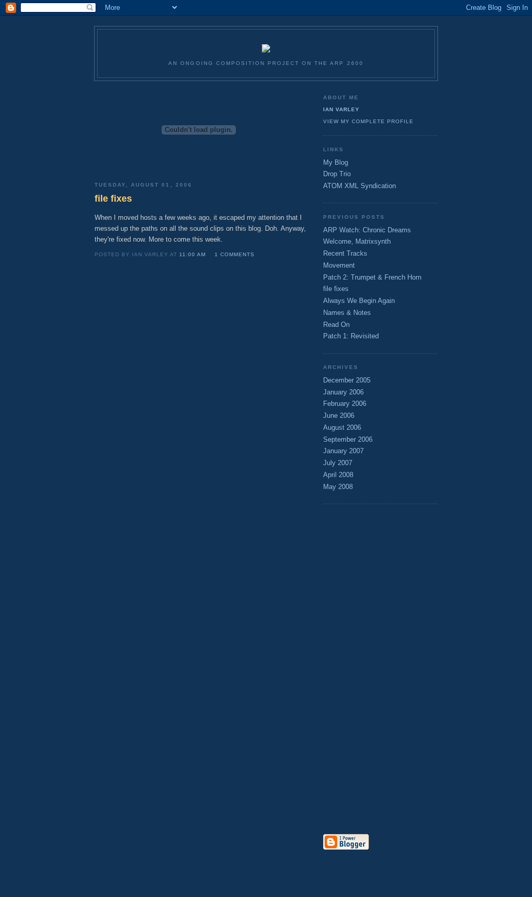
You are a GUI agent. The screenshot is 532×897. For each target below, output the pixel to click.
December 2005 (346, 380)
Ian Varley (341, 109)
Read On (336, 324)
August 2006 (342, 427)
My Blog (335, 162)
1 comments (235, 254)
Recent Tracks (345, 253)
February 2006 (344, 403)
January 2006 (343, 392)
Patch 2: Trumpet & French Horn (372, 277)
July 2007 (337, 463)
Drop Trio (337, 174)
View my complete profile (368, 121)
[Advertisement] (364, 670)
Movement (339, 265)
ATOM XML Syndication (359, 186)
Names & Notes (347, 312)
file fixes (336, 289)
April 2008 (338, 475)
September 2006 (348, 439)
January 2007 (343, 451)
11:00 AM (192, 254)
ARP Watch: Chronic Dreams (367, 230)
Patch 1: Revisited (351, 336)
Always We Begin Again (359, 301)
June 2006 (338, 415)
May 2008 (338, 487)
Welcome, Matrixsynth (357, 241)
